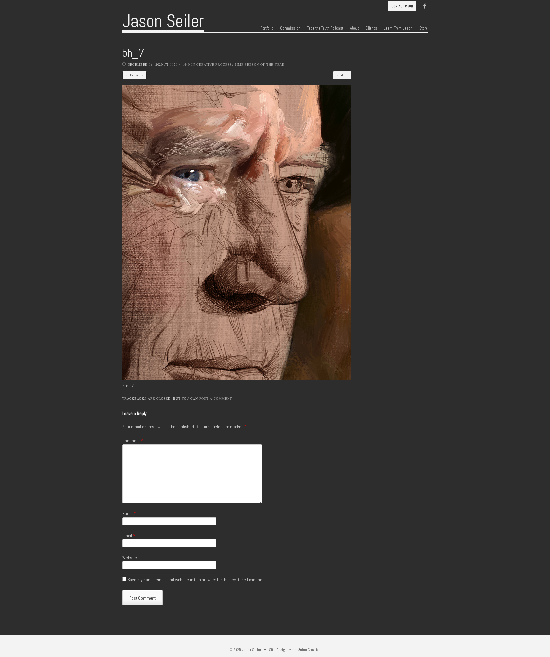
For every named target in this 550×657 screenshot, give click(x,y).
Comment (132, 441)
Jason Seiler (163, 21)
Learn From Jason (398, 28)
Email (128, 536)
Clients (371, 28)
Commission (290, 28)
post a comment (215, 398)
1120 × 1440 (180, 64)
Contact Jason (402, 6)
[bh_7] (236, 378)
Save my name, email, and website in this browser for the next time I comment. (197, 579)
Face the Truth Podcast (325, 28)
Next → (342, 75)
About (354, 28)
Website (129, 558)
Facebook (424, 5)
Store (423, 28)
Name (129, 513)
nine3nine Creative (306, 649)
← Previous (134, 75)
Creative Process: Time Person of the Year (240, 64)
